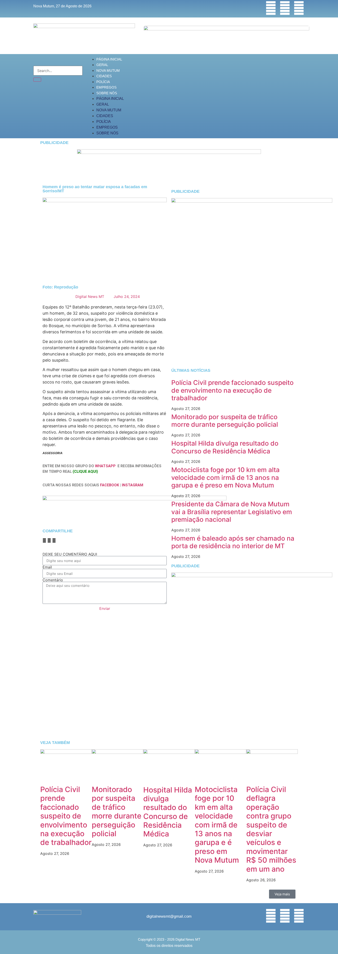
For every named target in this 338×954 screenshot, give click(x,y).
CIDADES (104, 76)
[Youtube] (299, 8)
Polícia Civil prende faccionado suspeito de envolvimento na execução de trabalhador (232, 390)
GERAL (102, 65)
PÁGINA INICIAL (109, 59)
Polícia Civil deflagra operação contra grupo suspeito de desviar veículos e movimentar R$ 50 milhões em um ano (271, 829)
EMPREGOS (106, 87)
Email (47, 567)
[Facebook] (271, 8)
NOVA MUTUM (108, 70)
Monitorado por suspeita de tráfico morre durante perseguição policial (224, 421)
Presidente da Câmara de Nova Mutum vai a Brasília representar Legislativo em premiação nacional (231, 511)
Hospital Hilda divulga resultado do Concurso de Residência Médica (224, 447)
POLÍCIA (103, 82)
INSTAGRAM (132, 485)
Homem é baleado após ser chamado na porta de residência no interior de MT (232, 542)
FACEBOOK (109, 485)
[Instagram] (285, 8)
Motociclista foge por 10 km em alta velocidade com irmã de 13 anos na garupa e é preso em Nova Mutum (225, 477)
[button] (44, 540)
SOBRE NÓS (106, 93)
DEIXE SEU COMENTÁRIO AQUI (70, 554)
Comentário (53, 580)
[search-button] (37, 80)
